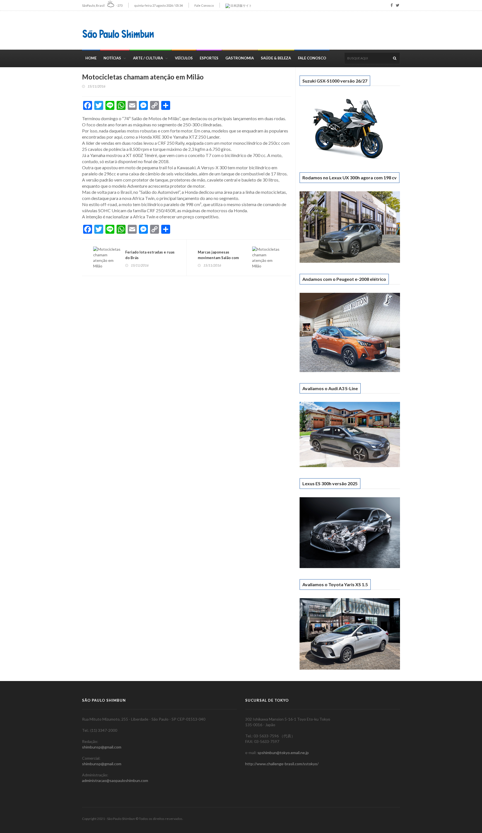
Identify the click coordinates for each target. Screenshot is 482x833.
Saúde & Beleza (276, 58)
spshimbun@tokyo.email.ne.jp (283, 752)
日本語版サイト (241, 5)
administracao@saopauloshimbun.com (115, 780)
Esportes (209, 58)
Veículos (184, 58)
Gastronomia (239, 58)
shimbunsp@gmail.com (101, 747)
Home (91, 58)
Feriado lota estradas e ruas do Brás (150, 255)
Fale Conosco (204, 5)
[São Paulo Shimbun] (118, 33)
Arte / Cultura (148, 58)
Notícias (112, 58)
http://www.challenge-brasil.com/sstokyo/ (282, 763)
